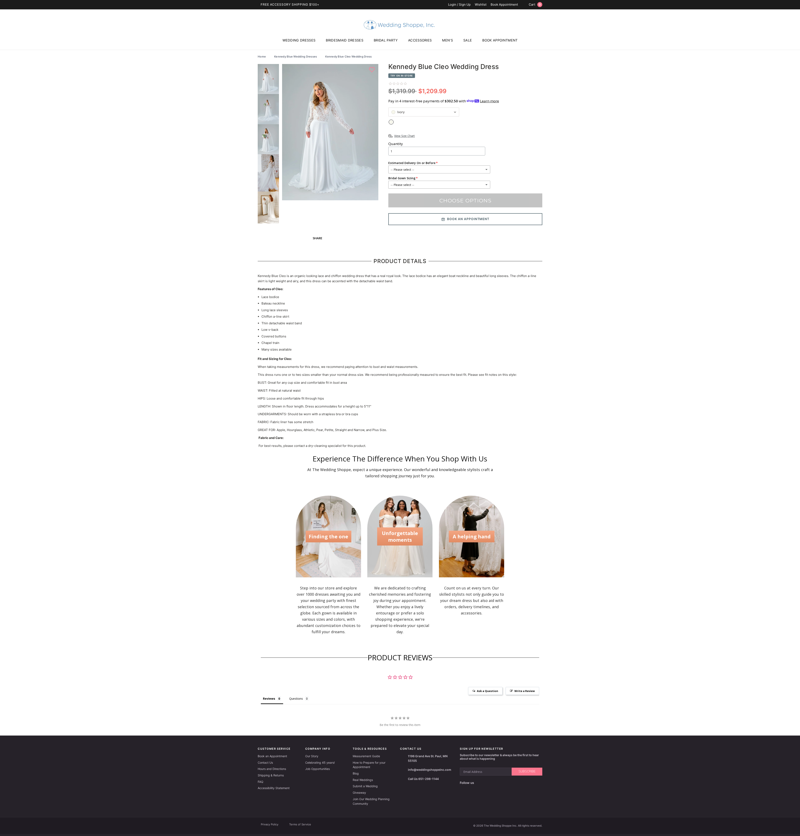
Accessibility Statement (274, 788)
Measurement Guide (366, 756)
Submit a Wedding (365, 786)
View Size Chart (404, 136)
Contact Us (265, 762)
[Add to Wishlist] (372, 70)
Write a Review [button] (524, 691)
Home (262, 56)
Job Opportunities (317, 769)
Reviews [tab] (269, 699)
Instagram (487, 783)
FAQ (260, 781)
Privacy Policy (269, 824)
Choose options (465, 200)
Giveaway (359, 792)
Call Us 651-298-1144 (423, 779)
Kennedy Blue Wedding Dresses (295, 56)
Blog (356, 773)
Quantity (395, 143)
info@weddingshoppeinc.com (429, 769)
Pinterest (506, 782)
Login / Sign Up (459, 4)
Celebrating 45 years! (320, 762)
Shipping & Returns (271, 775)
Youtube (496, 783)
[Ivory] (391, 122)
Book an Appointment (272, 756)
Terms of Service (300, 824)
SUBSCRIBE (527, 771)
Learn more (489, 101)
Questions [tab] (296, 699)
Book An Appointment (468, 219)
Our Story (311, 756)
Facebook (478, 782)
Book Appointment (504, 4)
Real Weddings (363, 780)
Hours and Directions (272, 769)
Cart (535, 4)
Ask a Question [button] (487, 691)
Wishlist (480, 4)
